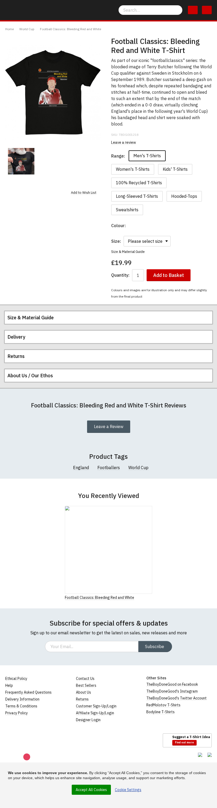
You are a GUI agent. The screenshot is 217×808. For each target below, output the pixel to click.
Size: (116, 241)
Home (9, 29)
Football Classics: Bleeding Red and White (70, 29)
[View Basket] (193, 10)
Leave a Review (108, 426)
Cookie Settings (128, 789)
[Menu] (207, 10)
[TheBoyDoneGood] (29, 740)
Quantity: (120, 275)
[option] (21, 161)
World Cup (26, 29)
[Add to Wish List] (150, 597)
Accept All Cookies (91, 789)
